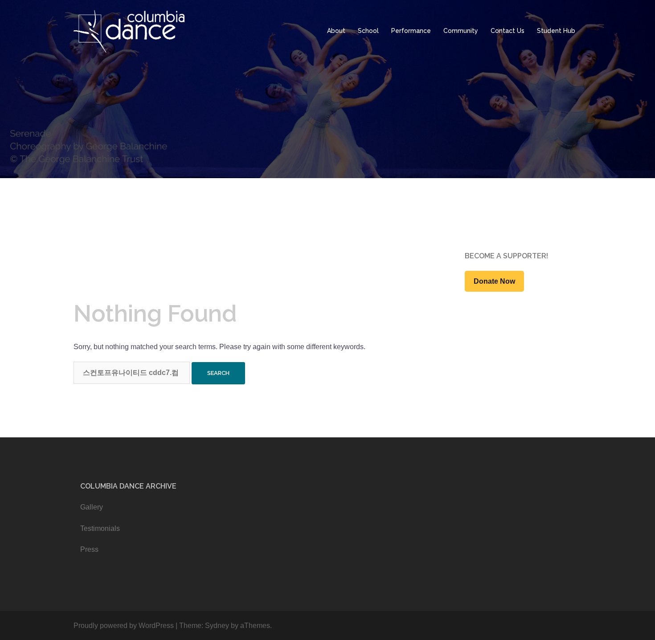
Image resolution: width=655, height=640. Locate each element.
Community (460, 30)
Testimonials (100, 528)
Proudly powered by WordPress (124, 625)
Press (89, 549)
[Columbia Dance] (130, 30)
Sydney (217, 625)
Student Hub (556, 30)
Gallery (91, 507)
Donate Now (494, 281)
